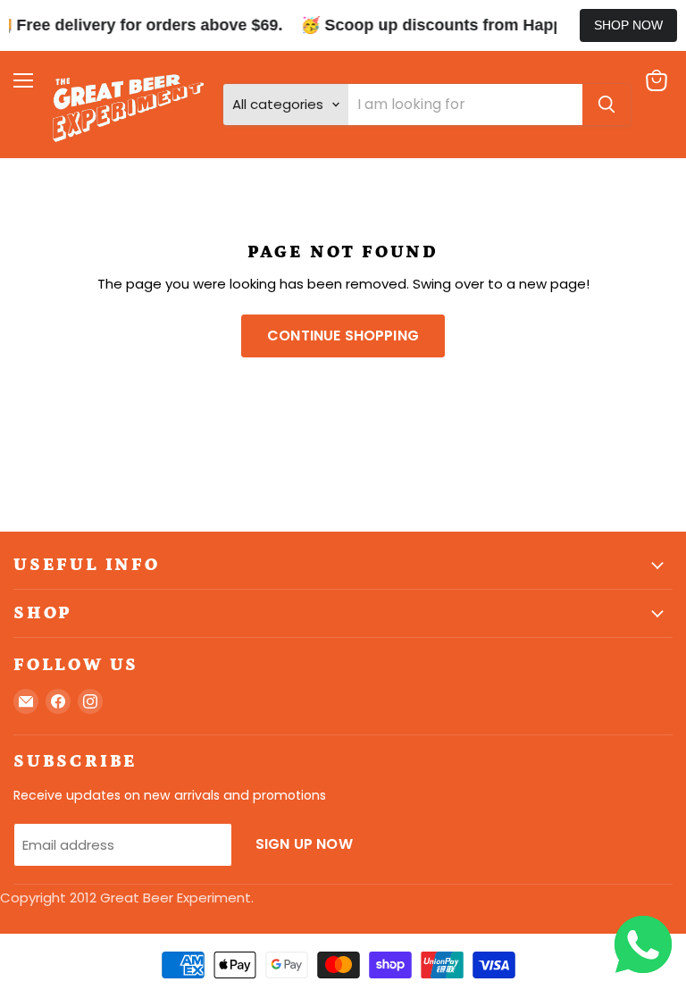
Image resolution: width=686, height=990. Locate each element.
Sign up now (304, 844)
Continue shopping (343, 335)
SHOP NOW (628, 25)
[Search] (606, 104)
